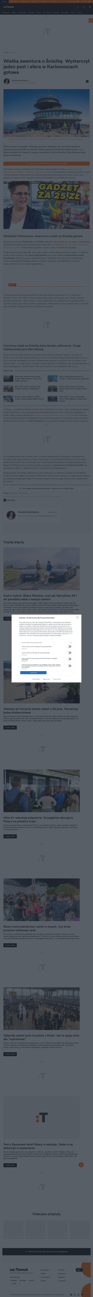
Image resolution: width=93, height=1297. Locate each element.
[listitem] (46, 642)
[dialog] (46, 648)
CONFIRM (33, 672)
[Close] (78, 618)
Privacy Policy (57, 679)
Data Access (46, 679)
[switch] (69, 646)
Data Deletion (36, 679)
